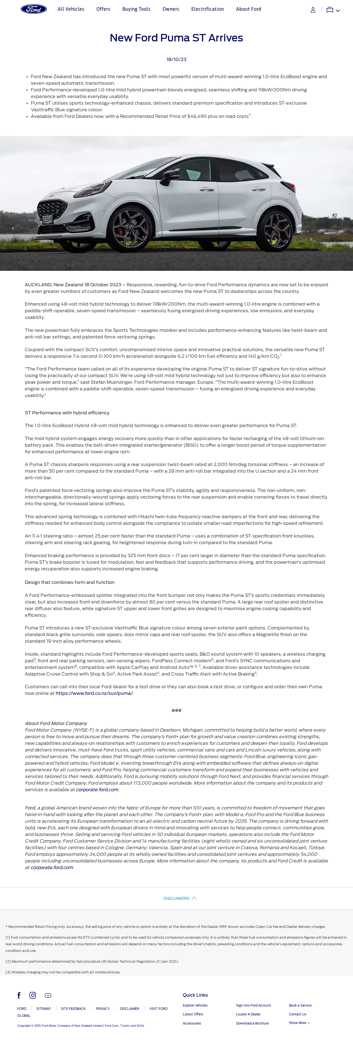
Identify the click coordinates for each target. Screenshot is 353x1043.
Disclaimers (176, 898)
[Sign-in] (313, 10)
